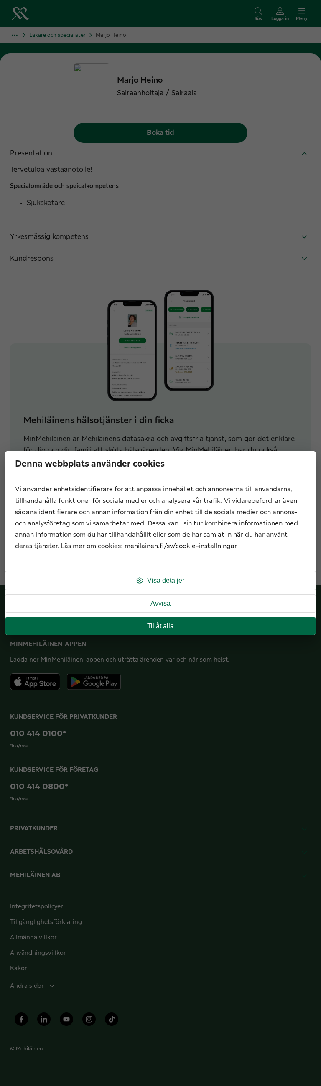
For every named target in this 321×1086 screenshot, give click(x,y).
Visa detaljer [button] (165, 580)
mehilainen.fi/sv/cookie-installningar (181, 546)
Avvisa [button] (160, 603)
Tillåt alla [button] (160, 625)
